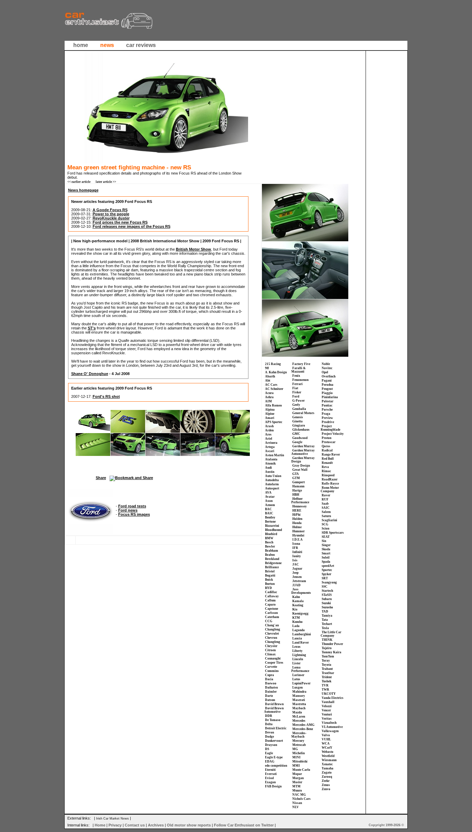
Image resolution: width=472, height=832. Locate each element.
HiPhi (296, 514)
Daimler (271, 691)
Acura (269, 393)
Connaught (273, 658)
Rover (326, 495)
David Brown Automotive (274, 710)
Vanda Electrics (332, 698)
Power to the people (111, 214)
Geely (296, 404)
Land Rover (300, 642)
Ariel (268, 438)
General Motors (303, 413)
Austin (269, 472)
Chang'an (272, 625)
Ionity (296, 556)
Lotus (296, 679)
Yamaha (327, 768)
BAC (268, 509)
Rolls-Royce (330, 483)
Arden (269, 430)
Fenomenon (300, 380)
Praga (326, 413)
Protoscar (329, 442)
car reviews (141, 45)
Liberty (297, 651)
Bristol (270, 571)
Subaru (327, 599)
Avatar (270, 496)
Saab (325, 503)
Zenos (326, 785)
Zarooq (327, 776)
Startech (327, 590)
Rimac (326, 471)
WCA (326, 743)
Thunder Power (332, 644)
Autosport (272, 488)
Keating (297, 605)
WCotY (327, 747)
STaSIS (327, 595)
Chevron (271, 637)
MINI (296, 757)
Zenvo (326, 789)
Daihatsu (271, 687)
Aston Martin (274, 455)
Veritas (327, 718)
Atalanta (271, 459)
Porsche (327, 409)
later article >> (106, 182)
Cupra (269, 675)
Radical (327, 450)
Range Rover (331, 454)
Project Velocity (333, 434)
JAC (295, 564)
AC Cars (271, 384)
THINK (327, 640)
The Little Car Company (331, 633)
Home (100, 825)
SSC (325, 586)
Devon (269, 732)
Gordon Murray (303, 446)
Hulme (297, 527)
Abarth (270, 376)
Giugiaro (298, 425)
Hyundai (298, 535)
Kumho (297, 622)
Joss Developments (301, 591)
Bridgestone (273, 563)
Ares (268, 434)
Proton (326, 438)
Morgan (298, 778)
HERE (296, 510)
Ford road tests (132, 506)
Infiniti (297, 552)
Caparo (270, 604)
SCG (325, 524)
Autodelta (272, 480)
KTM (296, 617)
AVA (268, 492)
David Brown (274, 704)
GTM (296, 478)
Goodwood (300, 438)
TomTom (328, 656)
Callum (270, 600)
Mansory (298, 696)
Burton (270, 584)
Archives (156, 825)
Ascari (269, 451)
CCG (268, 621)
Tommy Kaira (331, 652)
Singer (326, 545)
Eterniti (270, 770)
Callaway (272, 596)
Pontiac (327, 405)
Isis (295, 560)
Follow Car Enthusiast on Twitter (244, 825)
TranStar (328, 673)
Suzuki (326, 603)
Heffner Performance (300, 500)
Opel (325, 372)
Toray (326, 660)
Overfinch (329, 376)
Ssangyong (329, 582)
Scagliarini (329, 520)
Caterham (272, 617)
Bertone (270, 521)
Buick (269, 579)
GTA (295, 474)
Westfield (328, 756)
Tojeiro (327, 648)
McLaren (298, 716)
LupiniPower (301, 683)
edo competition (276, 765)
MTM (296, 786)
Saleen (326, 512)
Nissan (297, 803)
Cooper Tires (274, 662)
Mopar (297, 774)
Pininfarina (330, 397)
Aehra (269, 397)
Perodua (327, 384)
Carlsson (271, 613)
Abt (267, 380)
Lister (296, 663)
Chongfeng (272, 642)
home (80, 45)
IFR (295, 548)
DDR (268, 716)
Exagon (270, 782)
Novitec (327, 368)
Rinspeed (328, 475)
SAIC (326, 508)
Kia (295, 609)
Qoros (326, 446)
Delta (269, 724)
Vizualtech (329, 723)
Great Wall (300, 469)
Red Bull (328, 458)
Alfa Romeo (273, 405)
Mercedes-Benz (302, 729)
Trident (327, 677)
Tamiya (327, 615)
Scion (325, 528)
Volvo (326, 735)
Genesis (297, 417)
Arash (269, 426)
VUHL (326, 739)
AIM (268, 401)
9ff (267, 368)
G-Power (298, 400)
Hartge (297, 490)
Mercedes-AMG (303, 725)
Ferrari (297, 384)
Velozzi (327, 706)
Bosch (269, 542)
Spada (326, 561)
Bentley (270, 517)
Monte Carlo (301, 770)
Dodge (269, 736)
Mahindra (299, 691)
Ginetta (297, 421)
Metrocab (299, 745)
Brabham (271, 550)
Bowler (270, 546)
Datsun (270, 700)
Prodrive (328, 422)
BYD (268, 588)
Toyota (326, 664)
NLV (295, 807)
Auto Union (273, 476)
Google (297, 442)
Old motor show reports (189, 825)
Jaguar (297, 568)
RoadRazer (330, 479)
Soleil (326, 557)
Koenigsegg (300, 613)
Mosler (297, 782)
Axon (269, 501)
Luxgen (297, 687)
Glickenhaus (301, 429)
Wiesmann (329, 760)
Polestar (327, 401)
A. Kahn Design (276, 372)
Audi (268, 467)
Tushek (326, 681)
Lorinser (298, 675)
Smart (326, 553)
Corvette (271, 667)
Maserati (298, 700)
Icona (296, 543)
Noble (326, 364)
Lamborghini (301, 634)
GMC (296, 434)
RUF (325, 499)
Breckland (272, 559)
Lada (296, 626)
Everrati (271, 774)
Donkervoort (274, 740)
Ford (295, 396)
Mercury (298, 740)
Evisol (269, 778)
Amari (269, 418)
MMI (296, 765)
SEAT (326, 537)
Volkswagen (330, 731)
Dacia (269, 679)
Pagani (327, 380)
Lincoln (297, 659)
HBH (295, 494)
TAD (325, 611)
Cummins (272, 671)
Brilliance (272, 567)
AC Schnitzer (274, 389)
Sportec (327, 570)
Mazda (297, 712)
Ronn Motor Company (330, 489)
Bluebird (271, 534)
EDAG (269, 761)
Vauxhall (328, 702)
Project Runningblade (330, 427)
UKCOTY (329, 693)
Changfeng (272, 629)
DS (267, 749)
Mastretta (299, 704)
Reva (325, 467)
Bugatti (270, 575)
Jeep (295, 572)
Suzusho (327, 607)
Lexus (296, 646)
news (107, 45)
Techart (327, 624)
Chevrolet (272, 633)
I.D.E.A (297, 539)
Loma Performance (300, 669)
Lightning (299, 655)
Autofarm (272, 484)
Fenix (296, 375)
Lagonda (298, 630)
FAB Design (273, 786)
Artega (270, 447)
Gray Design (301, 465)
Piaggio (327, 393)
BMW (269, 538)
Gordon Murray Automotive (303, 452)
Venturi (327, 714)
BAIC (269, 513)
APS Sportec (273, 422)
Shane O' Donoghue (89, 374)
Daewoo (270, 683)
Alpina (270, 409)
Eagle (269, 753)
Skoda (326, 549)
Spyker (326, 574)
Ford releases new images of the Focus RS (131, 226)
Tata (325, 619)
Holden (297, 519)
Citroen (270, 650)
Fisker (296, 392)
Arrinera (271, 443)
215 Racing (273, 364)
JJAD (296, 585)
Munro (297, 790)
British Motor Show (193, 249)
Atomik (270, 463)
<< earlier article (79, 182)
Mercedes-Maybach (298, 734)
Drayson (271, 745)
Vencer (326, 710)
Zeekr (326, 781)
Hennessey (299, 506)
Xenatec (327, 764)
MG (295, 749)
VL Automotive (332, 727)
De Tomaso (273, 720)
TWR (325, 689)
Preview (327, 418)
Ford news (128, 510)
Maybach (298, 708)
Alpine (269, 413)
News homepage (83, 190)
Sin (324, 541)
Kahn (296, 597)
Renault (327, 463)
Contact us (135, 825)
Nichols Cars (301, 799)
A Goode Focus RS (110, 210)
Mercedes (298, 720)
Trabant (327, 669)
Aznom (270, 505)
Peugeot (327, 389)
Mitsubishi (300, 761)
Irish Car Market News (112, 818)
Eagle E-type (274, 757)
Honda (297, 523)
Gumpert (298, 482)
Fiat (295, 388)
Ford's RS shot (106, 396)
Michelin (298, 753)
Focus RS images (134, 514)
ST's (92, 328)
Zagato (327, 772)
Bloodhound (273, 530)
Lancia (297, 638)
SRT (325, 578)
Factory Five (301, 364)
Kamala (298, 601)
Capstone (271, 608)
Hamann (298, 486)
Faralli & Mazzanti (298, 369)
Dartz (269, 696)
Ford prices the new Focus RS (120, 222)
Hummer (298, 531)
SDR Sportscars (333, 532)
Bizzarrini (272, 525)
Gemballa (299, 409)
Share (101, 478)
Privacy (115, 825)
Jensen (297, 577)
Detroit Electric (275, 728)
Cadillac (271, 592)
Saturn (326, 516)
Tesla (325, 628)
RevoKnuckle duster (111, 218)
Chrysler (271, 646)
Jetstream (299, 581)
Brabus (270, 555)
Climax (270, 654)
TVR (325, 685)
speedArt (328, 566)
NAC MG (299, 794)
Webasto (327, 752)
